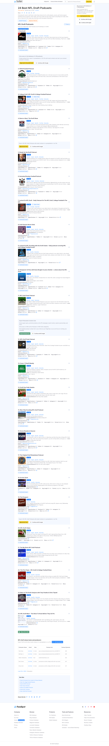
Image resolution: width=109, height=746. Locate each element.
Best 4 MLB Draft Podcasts (26, 691)
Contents (37, 10)
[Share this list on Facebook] (22, 13)
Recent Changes (88, 720)
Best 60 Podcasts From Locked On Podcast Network (31, 680)
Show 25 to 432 (24, 632)
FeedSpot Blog (87, 725)
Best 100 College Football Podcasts (27, 682)
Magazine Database (34, 722)
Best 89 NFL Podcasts (25, 689)
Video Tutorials (87, 715)
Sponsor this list (33, 20)
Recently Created (88, 722)
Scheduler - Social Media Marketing (70, 727)
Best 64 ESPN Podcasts (25, 683)
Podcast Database (34, 720)
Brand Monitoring (66, 715)
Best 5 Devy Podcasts (25, 685)
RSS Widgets (65, 720)
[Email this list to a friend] (31, 13)
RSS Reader (52, 717)
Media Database (53, 720)
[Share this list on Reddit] (29, 13)
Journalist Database (34, 725)
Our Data (16, 717)
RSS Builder (64, 725)
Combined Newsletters (67, 717)
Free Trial (89, 1)
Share (19, 12)
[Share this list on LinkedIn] (27, 13)
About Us (16, 715)
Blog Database (33, 717)
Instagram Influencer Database (37, 732)
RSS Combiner (65, 722)
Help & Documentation (89, 717)
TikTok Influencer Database (36, 737)
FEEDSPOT (46, 1)
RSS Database (33, 715)
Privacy (16, 725)
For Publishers (52, 715)
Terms (15, 727)
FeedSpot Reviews (18, 722)
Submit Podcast (22, 20)
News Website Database (35, 730)
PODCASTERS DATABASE (57, 1)
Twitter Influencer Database (36, 735)
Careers (19, 720)
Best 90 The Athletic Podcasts (26, 687)
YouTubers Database (34, 727)
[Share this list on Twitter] (24, 13)
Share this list (21, 697)
